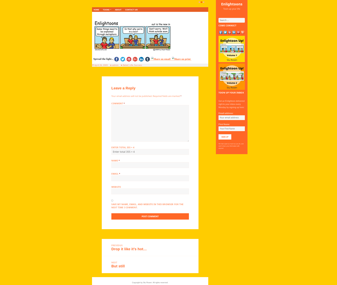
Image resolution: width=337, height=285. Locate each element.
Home (96, 10)
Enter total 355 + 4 (122, 147)
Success (138, 65)
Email (115, 173)
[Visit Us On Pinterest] (238, 32)
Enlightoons (231, 4)
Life (131, 65)
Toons (106, 10)
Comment (118, 103)
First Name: (224, 124)
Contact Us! (131, 10)
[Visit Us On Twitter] (225, 32)
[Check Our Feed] (242, 32)
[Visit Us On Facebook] (221, 32)
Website (116, 186)
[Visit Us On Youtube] (229, 32)
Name (115, 160)
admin (115, 65)
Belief (125, 65)
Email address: (226, 113)
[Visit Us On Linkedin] (234, 32)
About (118, 10)
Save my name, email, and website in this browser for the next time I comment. (147, 206)
